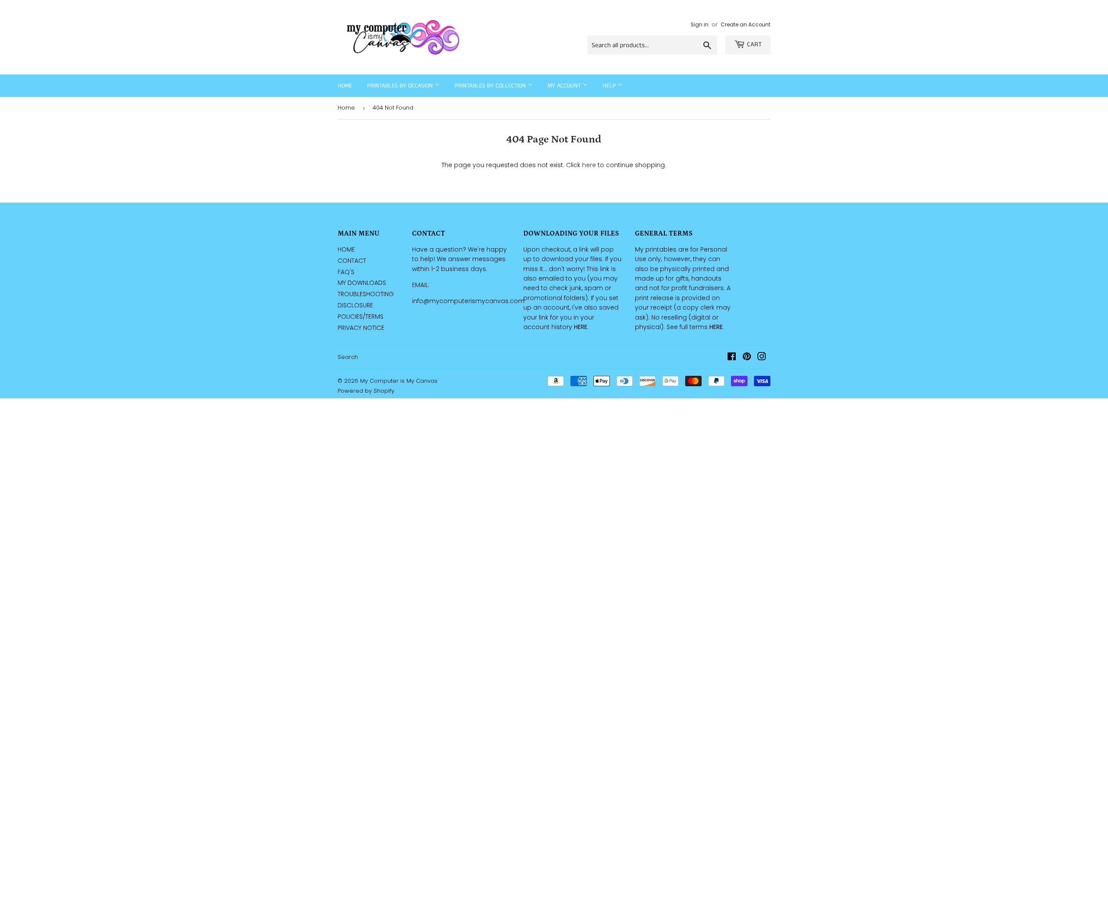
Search (348, 357)
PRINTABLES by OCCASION (401, 85)
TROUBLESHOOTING (366, 294)
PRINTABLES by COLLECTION (491, 85)
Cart (754, 44)
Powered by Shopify (366, 391)
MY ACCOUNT (565, 85)
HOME (346, 249)
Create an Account (745, 24)
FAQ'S (346, 272)
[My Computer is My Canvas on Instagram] (761, 357)
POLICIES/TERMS (360, 316)
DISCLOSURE (355, 305)
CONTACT (352, 260)
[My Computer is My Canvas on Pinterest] (746, 357)
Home (345, 85)
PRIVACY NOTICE (361, 327)
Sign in (700, 24)
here (589, 165)
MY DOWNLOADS (362, 282)
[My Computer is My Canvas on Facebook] (731, 357)
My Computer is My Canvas (399, 381)
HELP (610, 85)
